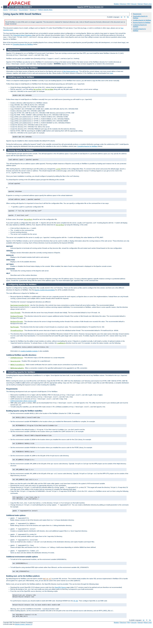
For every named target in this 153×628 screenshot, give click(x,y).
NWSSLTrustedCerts (17, 365)
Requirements (137, 14)
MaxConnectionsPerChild (19, 305)
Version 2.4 (33, 10)
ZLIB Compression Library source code (23, 401)
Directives (123, 4)
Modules (116, 4)
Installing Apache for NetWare (142, 20)
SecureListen (15, 361)
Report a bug (148, 4)
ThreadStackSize (16, 330)
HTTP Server (13, 10)
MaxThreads (14, 327)
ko (128, 17)
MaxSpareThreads (16, 321)
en (121, 17)
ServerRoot (37, 89)
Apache (5, 10)
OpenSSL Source (60, 587)
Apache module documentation (44, 290)
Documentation (23, 10)
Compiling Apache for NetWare (23, 44)
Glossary (134, 4)
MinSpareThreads (16, 316)
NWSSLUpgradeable (17, 368)
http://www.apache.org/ (70, 71)
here (111, 73)
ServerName (49, 89)
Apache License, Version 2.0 (23, 624)
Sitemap (140, 4)
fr (125, 17)
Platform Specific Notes (45, 10)
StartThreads (15, 312)
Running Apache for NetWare (141, 22)
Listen (58, 169)
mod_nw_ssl (47, 579)
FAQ (128, 4)
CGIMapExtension (16, 358)
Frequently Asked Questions (22, 35)
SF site (75, 601)
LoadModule (61, 343)
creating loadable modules (29, 351)
